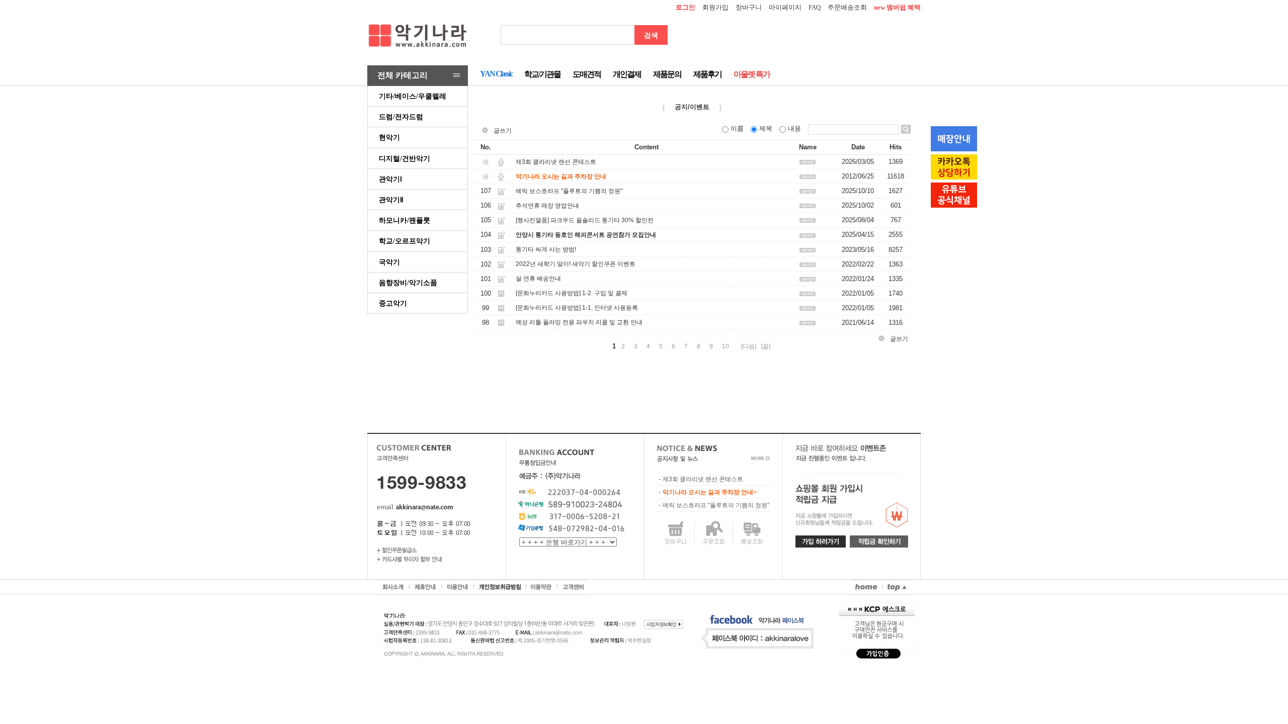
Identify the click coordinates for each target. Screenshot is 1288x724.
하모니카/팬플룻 (404, 220)
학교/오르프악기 (404, 241)
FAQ (815, 7)
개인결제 (627, 74)
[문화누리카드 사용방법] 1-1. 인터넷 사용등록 (577, 307)
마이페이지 (785, 7)
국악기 (389, 262)
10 (725, 346)
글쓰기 (503, 130)
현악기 (389, 137)
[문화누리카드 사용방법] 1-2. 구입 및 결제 (571, 293)
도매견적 (587, 74)
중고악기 (393, 303)
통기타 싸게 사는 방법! (546, 249)
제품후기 (707, 74)
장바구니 (749, 7)
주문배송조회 (847, 7)
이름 (737, 128)
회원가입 (715, 7)
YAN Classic (496, 73)
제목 (765, 128)
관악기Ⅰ (390, 179)
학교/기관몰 (542, 74)
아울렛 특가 (752, 74)
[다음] (748, 346)
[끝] (765, 346)
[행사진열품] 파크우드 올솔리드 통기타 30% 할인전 (585, 220)
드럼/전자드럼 (401, 117)
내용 (794, 128)
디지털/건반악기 (404, 158)
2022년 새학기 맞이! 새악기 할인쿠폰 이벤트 (575, 263)
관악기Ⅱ (391, 200)
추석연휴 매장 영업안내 (547, 205)
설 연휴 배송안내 (538, 278)
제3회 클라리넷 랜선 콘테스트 (556, 161)
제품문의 (667, 74)
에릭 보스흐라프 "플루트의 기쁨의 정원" (569, 191)
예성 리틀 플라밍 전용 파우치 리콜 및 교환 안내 (579, 322)
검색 (651, 35)
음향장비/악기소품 (408, 283)
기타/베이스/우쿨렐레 (412, 96)
